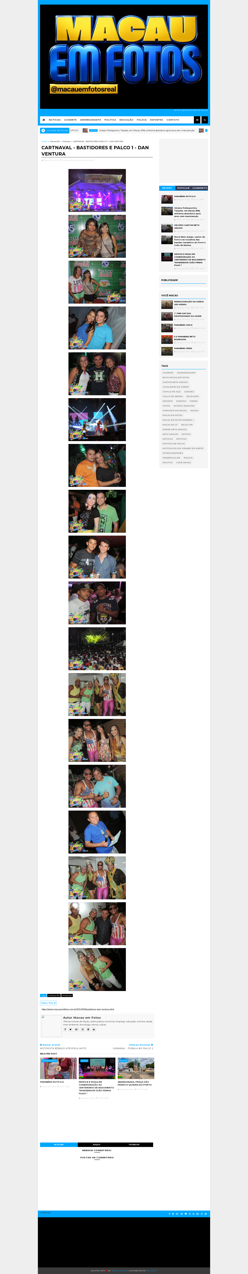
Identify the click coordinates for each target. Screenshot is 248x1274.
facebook (134, 1145)
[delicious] (205, 1214)
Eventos (181, 401)
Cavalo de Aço (172, 392)
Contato (173, 120)
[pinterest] (181, 1214)
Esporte (168, 401)
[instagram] (201, 1214)
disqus (96, 1145)
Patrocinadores (173, 453)
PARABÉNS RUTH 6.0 (52, 1082)
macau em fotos (172, 415)
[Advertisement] (68, 1241)
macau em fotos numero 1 (178, 420)
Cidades (189, 392)
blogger (59, 1145)
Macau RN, (81, 160)
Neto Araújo (170, 434)
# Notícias (67, 995)
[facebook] (169, 1214)
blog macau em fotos (176, 377)
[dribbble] (189, 1214)
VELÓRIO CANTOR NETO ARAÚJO (198, 130)
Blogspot (151, 1271)
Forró (194, 401)
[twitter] (173, 1214)
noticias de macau (174, 444)
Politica (110, 120)
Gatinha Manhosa (184, 406)
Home (44, 141)
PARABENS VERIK (183, 348)
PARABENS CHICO (183, 325)
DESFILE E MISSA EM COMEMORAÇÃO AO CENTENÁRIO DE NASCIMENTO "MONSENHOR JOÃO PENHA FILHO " (96, 1088)
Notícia (84, 1061)
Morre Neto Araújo (175, 429)
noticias (123, 1061)
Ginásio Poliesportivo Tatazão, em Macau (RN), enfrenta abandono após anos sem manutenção (101, 130)
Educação (126, 120)
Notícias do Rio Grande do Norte (183, 448)
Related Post (48, 1053)
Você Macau (183, 462)
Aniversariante (90, 120)
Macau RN (55, 141)
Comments (199, 188)
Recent (167, 188)
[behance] (197, 1214)
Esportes (156, 120)
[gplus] (177, 1214)
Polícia (142, 120)
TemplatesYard (119, 1271)
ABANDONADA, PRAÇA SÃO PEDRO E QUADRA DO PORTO (135, 1083)
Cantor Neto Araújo (175, 382)
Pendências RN (171, 458)
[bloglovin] (185, 1214)
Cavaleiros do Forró (169, 130)
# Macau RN (54, 995)
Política (168, 462)
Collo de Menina (173, 396)
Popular (184, 188)
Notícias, (90, 160)
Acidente (70, 120)
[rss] (193, 1214)
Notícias (55, 120)
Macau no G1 (170, 425)
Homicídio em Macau (175, 410)
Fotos (166, 406)
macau (194, 410)
